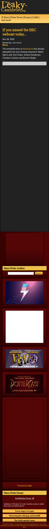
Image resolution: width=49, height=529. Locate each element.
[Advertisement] (24, 212)
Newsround (28, 49)
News (5, 45)
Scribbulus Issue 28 (24, 498)
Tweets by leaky (24, 485)
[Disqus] (24, 99)
